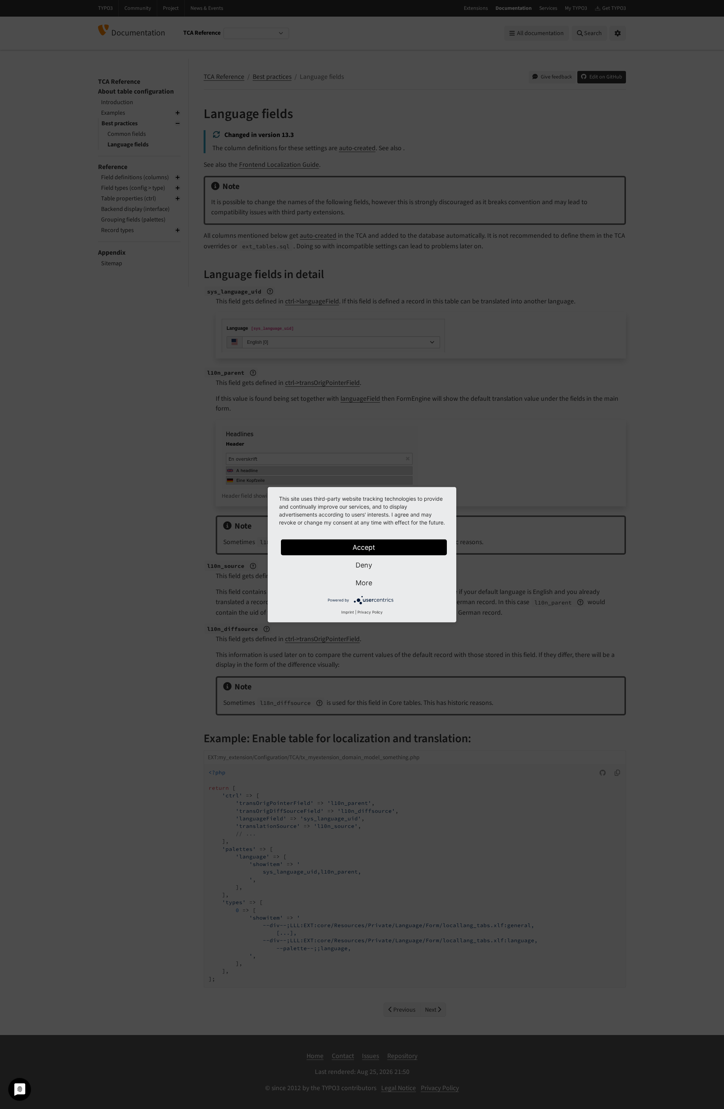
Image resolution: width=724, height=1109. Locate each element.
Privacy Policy (370, 611)
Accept (364, 547)
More (364, 582)
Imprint (347, 611)
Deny (364, 565)
